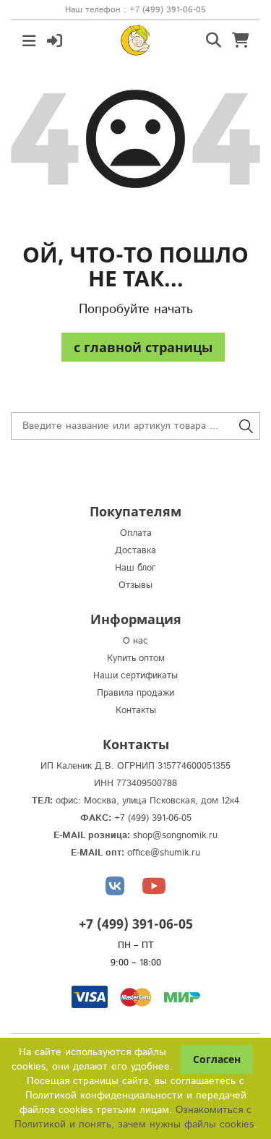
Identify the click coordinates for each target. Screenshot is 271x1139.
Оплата (136, 533)
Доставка (135, 551)
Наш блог (135, 568)
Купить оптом (136, 658)
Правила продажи (135, 693)
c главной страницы (143, 347)
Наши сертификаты (135, 676)
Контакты (136, 710)
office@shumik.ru (163, 853)
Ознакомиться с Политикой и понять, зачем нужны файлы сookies (134, 1117)
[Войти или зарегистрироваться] (54, 39)
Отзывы (135, 585)
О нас (135, 641)
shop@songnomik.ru (175, 835)
